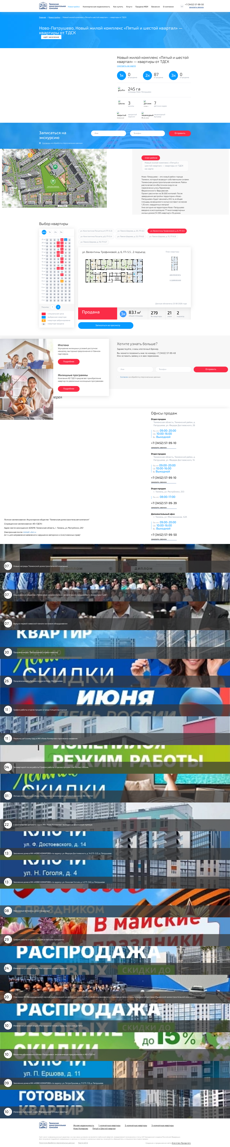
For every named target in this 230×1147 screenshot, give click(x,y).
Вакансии (155, 6)
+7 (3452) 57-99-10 (163, 443)
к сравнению (175, 280)
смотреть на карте (126, 65)
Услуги (129, 6)
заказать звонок (196, 7)
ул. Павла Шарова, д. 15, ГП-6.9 (162, 236)
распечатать (175, 275)
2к (55, 232)
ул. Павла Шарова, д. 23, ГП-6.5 (130, 236)
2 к (62, 239)
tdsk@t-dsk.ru (29, 532)
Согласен (46, 143)
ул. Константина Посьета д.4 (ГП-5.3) (96, 231)
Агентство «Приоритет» (181, 1143)
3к (61, 232)
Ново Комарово (80, 1128)
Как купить (118, 6)
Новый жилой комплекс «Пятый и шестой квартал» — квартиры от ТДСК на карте (164, 165)
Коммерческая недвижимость (96, 6)
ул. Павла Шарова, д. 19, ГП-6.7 (94, 242)
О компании (168, 6)
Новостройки (74, 6)
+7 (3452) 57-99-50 (194, 4)
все (44, 232)
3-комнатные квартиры (162, 1125)
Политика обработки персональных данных (57, 1143)
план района (151, 157)
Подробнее (68, 361)
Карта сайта (83, 1143)
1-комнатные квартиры (109, 1125)
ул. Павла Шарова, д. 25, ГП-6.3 (131, 231)
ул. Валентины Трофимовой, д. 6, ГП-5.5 (167, 231)
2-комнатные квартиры (136, 1125)
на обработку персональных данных (62, 143)
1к (50, 232)
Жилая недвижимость (83, 1125)
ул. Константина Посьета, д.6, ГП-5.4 (96, 236)
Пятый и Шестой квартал (104, 1128)
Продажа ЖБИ (141, 6)
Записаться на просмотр (107, 325)
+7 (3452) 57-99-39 (164, 503)
